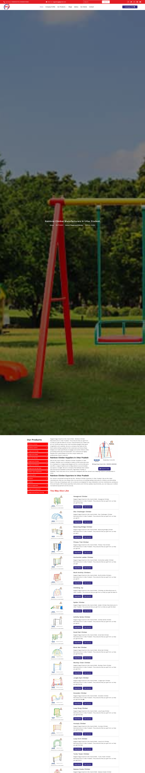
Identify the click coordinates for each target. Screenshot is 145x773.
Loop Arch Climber (80, 739)
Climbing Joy (78, 588)
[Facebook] (128, 2)
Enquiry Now (105, 468)
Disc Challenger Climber (82, 512)
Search (106, 2)
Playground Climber (33, 461)
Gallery (76, 7)
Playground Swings (33, 451)
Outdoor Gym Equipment (35, 471)
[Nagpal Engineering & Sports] (7, 7)
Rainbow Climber (33, 444)
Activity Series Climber (81, 617)
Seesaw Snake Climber (81, 769)
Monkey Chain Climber (81, 663)
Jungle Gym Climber (81, 678)
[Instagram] (134, 2)
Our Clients (83, 7)
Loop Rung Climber (80, 708)
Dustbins (30, 482)
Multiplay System (33, 447)
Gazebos (30, 478)
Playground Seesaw (33, 464)
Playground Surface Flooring (36, 492)
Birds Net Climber (80, 647)
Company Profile (50, 7)
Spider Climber (79, 602)
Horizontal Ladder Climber (83, 557)
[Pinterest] (137, 2)
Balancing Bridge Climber (82, 527)
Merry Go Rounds (33, 458)
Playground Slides (33, 454)
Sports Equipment (33, 485)
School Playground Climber (74, 225)
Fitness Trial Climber (81, 542)
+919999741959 (24, 2)
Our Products (61, 7)
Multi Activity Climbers (81, 572)
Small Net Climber (80, 632)
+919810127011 (15, 2)
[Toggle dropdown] (65, 7)
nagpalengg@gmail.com (59, 2)
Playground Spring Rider (34, 468)
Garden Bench (32, 475)
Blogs (70, 7)
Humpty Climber (79, 723)
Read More (78, 507)
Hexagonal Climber (80, 496)
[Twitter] (131, 2)
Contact (91, 7)
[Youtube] (140, 2)
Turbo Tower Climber (81, 754)
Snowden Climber (80, 693)
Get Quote (87, 507)
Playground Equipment (34, 489)
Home (41, 7)
